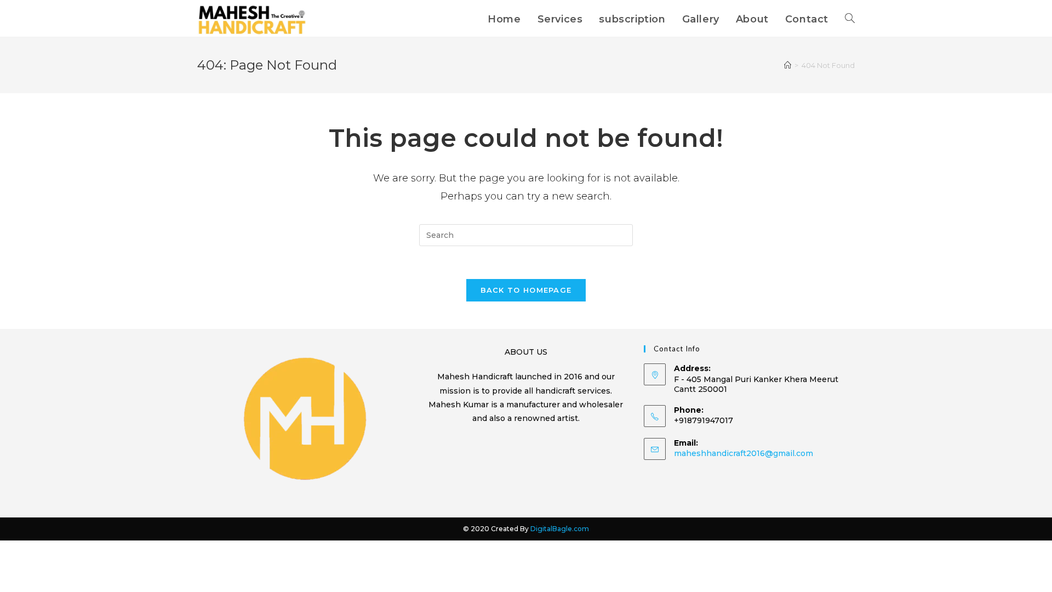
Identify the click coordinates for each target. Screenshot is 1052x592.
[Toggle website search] (850, 19)
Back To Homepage (526, 290)
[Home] (787, 65)
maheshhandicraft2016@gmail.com (743, 453)
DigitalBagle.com (559, 529)
